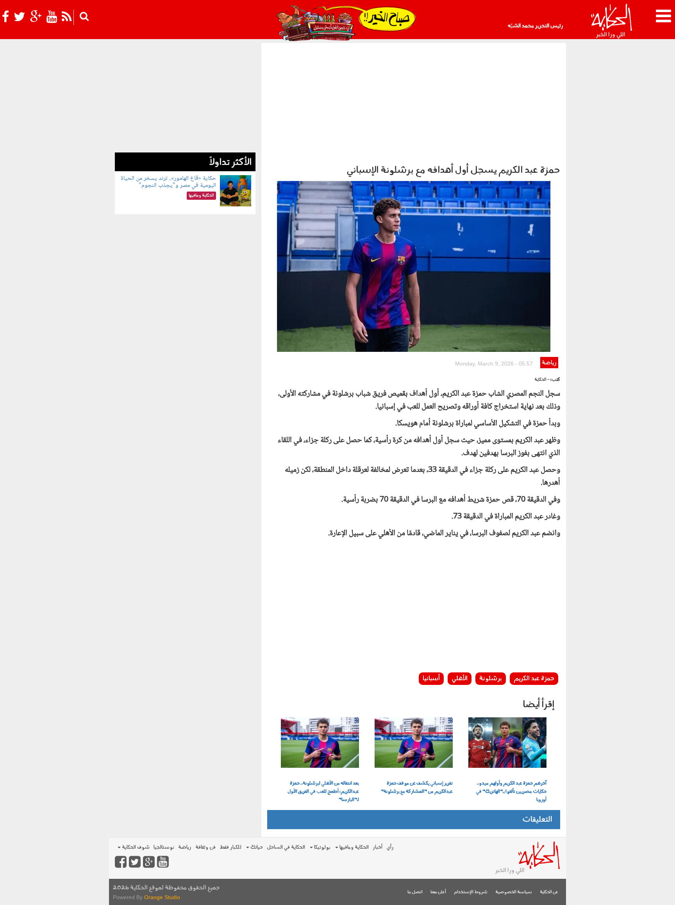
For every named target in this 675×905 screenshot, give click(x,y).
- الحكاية (542, 379)
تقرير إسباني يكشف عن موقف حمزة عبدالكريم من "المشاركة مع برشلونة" (417, 787)
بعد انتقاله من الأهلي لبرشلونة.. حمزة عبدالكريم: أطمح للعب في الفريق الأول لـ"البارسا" (323, 791)
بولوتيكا (321, 847)
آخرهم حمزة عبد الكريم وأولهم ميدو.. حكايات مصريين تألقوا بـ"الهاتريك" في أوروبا (511, 791)
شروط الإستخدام (471, 892)
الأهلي (460, 678)
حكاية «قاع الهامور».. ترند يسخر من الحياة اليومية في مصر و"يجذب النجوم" (168, 182)
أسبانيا (431, 678)
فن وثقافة (205, 847)
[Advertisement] (413, 101)
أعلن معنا (438, 892)
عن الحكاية (549, 892)
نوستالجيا (164, 847)
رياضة (549, 363)
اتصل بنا (415, 892)
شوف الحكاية (135, 847)
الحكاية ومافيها (353, 847)
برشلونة (490, 678)
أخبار (377, 847)
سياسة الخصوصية (513, 892)
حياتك (256, 847)
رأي (390, 847)
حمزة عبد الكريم (534, 678)
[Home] (611, 21)
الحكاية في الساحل (286, 847)
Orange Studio (162, 897)
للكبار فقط (230, 847)
